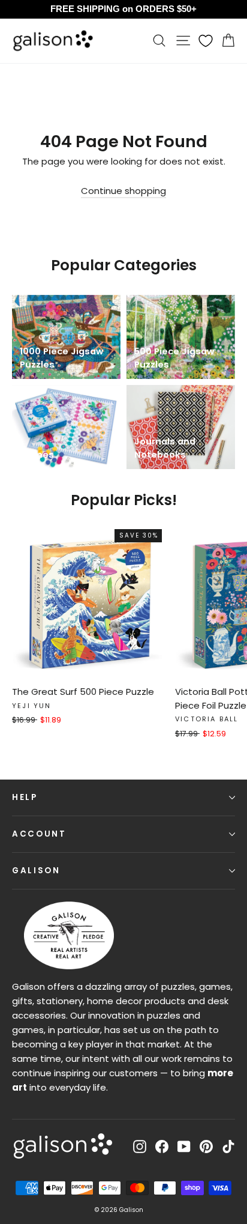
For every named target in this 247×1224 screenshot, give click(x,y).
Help (25, 797)
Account (39, 834)
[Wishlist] (205, 40)
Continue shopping (123, 190)
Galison (36, 870)
